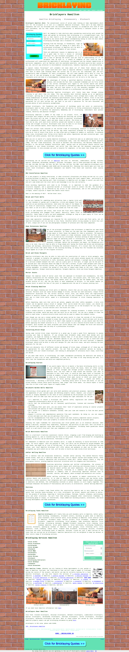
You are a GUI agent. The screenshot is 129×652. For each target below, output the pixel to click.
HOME (80, 10)
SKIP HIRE (87, 577)
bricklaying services (86, 528)
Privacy (102, 639)
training (29, 94)
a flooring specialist (66, 577)
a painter (65, 579)
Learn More (90, 651)
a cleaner (84, 579)
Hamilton (57, 160)
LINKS (84, 10)
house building (47, 492)
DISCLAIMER (100, 10)
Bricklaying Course (85, 375)
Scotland (69, 530)
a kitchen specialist (80, 574)
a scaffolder (37, 583)
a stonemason (96, 581)
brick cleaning (92, 523)
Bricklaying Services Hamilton (41, 538)
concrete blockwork (33, 527)
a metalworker (57, 583)
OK (96, 651)
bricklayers (36, 106)
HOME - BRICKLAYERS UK (64, 633)
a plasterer (59, 581)
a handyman (37, 576)
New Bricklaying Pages (35, 639)
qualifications (65, 97)
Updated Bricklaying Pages (47, 639)
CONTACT (94, 10)
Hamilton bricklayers (45, 514)
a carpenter (77, 581)
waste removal (77, 583)
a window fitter (38, 581)
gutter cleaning (40, 585)
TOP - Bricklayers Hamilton (35, 626)
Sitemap (26, 639)
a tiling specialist (40, 577)
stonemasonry (55, 516)
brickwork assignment (66, 56)
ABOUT (89, 10)
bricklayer (75, 25)
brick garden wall (72, 423)
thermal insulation (43, 579)
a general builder (57, 576)
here (59, 608)
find (31, 615)
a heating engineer (82, 576)
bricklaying (75, 35)
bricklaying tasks (48, 530)
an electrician (98, 583)
